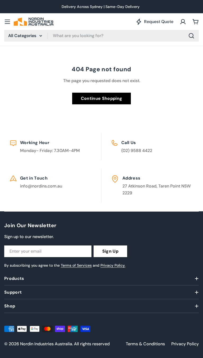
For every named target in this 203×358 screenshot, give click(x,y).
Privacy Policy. (112, 265)
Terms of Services (76, 265)
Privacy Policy (185, 344)
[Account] (183, 22)
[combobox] (101, 36)
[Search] (191, 36)
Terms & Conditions (145, 344)
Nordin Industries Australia (46, 344)
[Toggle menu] (7, 22)
